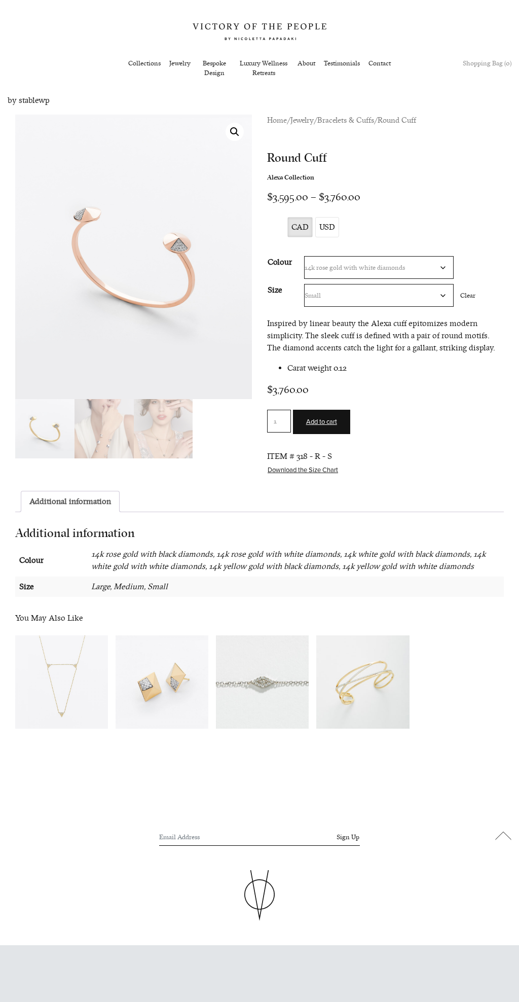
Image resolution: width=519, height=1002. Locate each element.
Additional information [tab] (70, 501)
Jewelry (180, 63)
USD (327, 227)
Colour (280, 262)
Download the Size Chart (303, 470)
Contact (379, 63)
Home (277, 120)
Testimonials (342, 63)
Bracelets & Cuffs (345, 120)
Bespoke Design (214, 68)
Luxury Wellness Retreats (263, 68)
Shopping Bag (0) (487, 63)
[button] (235, 132)
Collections (144, 63)
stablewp (34, 100)
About (306, 63)
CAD (300, 227)
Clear (467, 295)
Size (275, 290)
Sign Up (348, 837)
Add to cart (321, 422)
